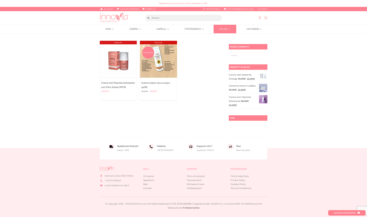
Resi (145, 184)
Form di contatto (196, 176)
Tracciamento (194, 180)
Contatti (147, 188)
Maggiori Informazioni (345, 213)
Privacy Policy (238, 180)
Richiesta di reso (195, 184)
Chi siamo (148, 176)
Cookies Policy (238, 184)
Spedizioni (148, 180)
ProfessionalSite (190, 207)
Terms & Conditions (241, 188)
